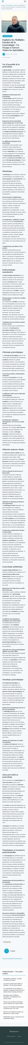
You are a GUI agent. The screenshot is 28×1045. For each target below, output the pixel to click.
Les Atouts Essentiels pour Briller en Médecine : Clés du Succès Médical (12, 984)
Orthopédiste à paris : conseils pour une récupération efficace (13, 1017)
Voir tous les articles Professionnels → (12, 958)
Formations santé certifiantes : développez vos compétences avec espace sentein (12, 996)
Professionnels (9, 5)
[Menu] (25, 1)
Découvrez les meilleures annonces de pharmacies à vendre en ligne (13, 1012)
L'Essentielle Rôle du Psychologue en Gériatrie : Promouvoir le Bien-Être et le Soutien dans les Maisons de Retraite (13, 990)
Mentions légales (11, 1036)
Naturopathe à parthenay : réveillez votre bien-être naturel (12, 979)
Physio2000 (14, 1031)
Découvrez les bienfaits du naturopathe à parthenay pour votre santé (13, 1007)
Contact (19, 1036)
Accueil (3, 5)
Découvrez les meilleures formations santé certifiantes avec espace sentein (13, 1002)
